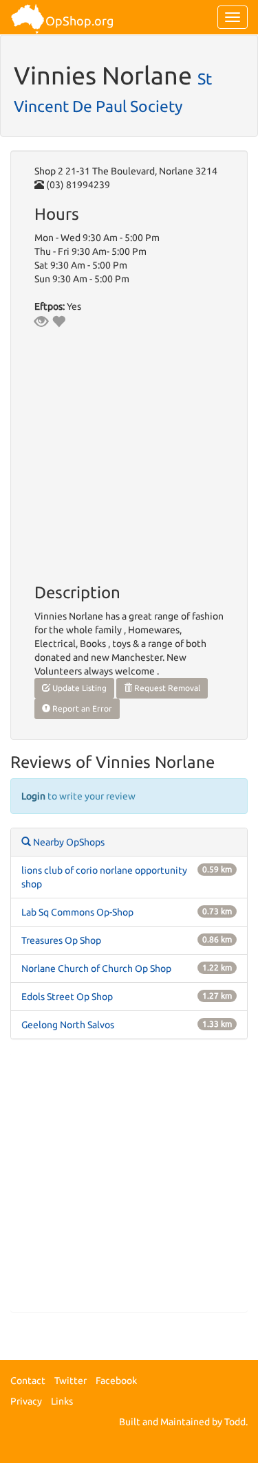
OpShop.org (79, 20)
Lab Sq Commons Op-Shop (77, 912)
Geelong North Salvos (67, 1024)
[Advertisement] (129, 1182)
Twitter (70, 1380)
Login (33, 796)
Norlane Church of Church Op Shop (96, 968)
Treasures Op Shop (61, 940)
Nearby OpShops (68, 842)
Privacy (26, 1401)
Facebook (116, 1380)
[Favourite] (58, 321)
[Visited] (41, 321)
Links (62, 1401)
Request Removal (166, 687)
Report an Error (81, 708)
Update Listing (78, 687)
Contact (27, 1380)
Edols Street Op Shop (67, 996)
